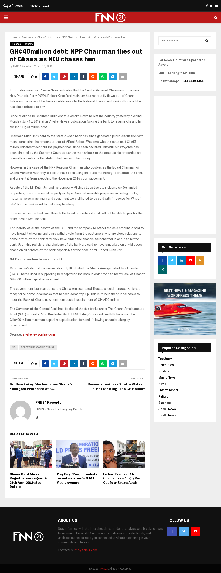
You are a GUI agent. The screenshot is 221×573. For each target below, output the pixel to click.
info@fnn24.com (85, 550)
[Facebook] (172, 531)
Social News (167, 409)
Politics (163, 371)
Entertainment (168, 390)
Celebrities (166, 365)
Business (16, 44)
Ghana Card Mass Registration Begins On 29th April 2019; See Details (29, 480)
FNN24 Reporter (22, 66)
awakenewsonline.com (39, 334)
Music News (166, 377)
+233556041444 (192, 81)
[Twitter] (184, 531)
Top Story (28, 44)
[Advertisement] (184, 165)
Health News (167, 415)
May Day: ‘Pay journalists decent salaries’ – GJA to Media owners (76, 478)
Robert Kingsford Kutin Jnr (38, 347)
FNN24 (104, 568)
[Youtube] (195, 531)
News (162, 383)
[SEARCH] (206, 40)
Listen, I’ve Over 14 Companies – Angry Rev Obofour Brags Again (121, 478)
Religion (164, 396)
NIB (14, 347)
